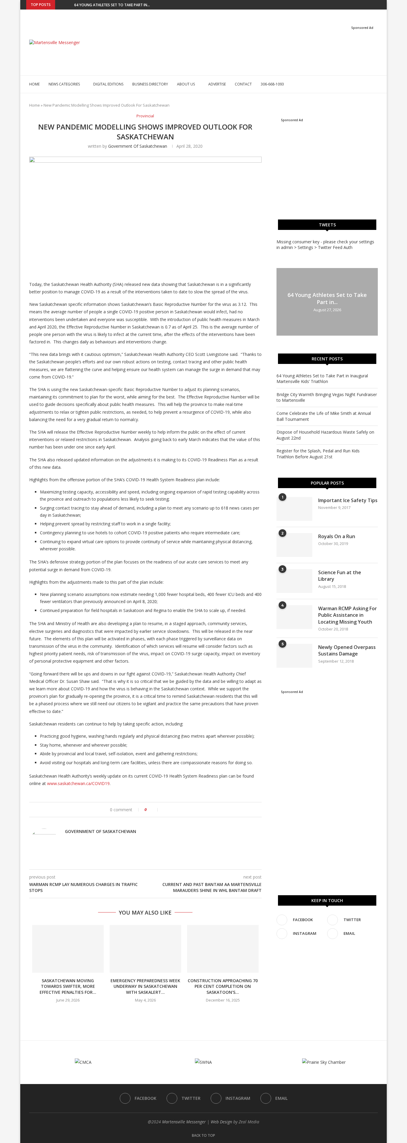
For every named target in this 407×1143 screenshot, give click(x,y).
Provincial (145, 116)
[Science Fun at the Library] (294, 581)
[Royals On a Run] (294, 545)
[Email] (379, 5)
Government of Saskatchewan (137, 146)
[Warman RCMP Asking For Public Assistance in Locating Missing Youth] (294, 617)
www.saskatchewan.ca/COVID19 (78, 783)
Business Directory (150, 84)
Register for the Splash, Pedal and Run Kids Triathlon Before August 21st (318, 454)
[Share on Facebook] (165, 809)
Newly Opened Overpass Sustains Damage (347, 650)
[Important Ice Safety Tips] (294, 509)
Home (34, 84)
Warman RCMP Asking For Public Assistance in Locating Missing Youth (347, 615)
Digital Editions (108, 84)
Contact (243, 84)
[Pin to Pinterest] (177, 809)
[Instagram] (372, 5)
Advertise (217, 84)
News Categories (64, 84)
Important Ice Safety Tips (348, 500)
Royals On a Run (336, 536)
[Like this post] (153, 809)
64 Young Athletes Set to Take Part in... (112, 4)
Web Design (221, 1122)
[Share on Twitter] (171, 809)
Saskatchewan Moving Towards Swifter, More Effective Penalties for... (68, 986)
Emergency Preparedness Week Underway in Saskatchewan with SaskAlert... (145, 986)
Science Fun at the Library (339, 575)
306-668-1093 (272, 84)
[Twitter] (365, 5)
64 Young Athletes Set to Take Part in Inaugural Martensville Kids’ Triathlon (322, 378)
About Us (186, 84)
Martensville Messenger (184, 1122)
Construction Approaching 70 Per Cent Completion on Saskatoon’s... (223, 986)
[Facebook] (358, 5)
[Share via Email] (184, 809)
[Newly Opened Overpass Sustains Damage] (294, 656)
